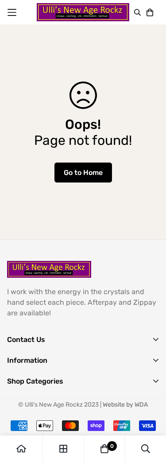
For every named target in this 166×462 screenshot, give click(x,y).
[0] (104, 448)
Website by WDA (125, 404)
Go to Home (83, 172)
